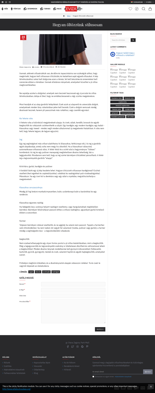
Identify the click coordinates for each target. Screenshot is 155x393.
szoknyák (46, 272)
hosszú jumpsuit (127, 113)
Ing (20, 139)
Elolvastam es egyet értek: (113, 377)
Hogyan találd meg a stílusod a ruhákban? (125, 54)
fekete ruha (116, 109)
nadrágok (55, 272)
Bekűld (99, 329)
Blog (68, 16)
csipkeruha (123, 102)
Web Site (22, 296)
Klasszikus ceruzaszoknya (30, 187)
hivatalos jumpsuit (117, 117)
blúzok (38, 272)
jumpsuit (115, 113)
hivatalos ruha (116, 98)
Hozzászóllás (24, 301)
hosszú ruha (129, 98)
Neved (21, 284)
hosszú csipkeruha (122, 106)
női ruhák (130, 117)
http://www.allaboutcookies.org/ (16, 389)
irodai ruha (129, 109)
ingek (31, 272)
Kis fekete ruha (26, 118)
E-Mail (21, 290)
